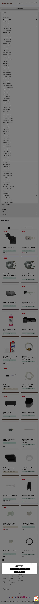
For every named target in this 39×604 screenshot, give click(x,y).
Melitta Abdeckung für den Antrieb (9, 468)
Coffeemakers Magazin (12, 583)
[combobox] (20, 3)
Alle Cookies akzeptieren (20, 571)
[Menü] (30, 3)
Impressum (20, 584)
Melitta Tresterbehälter (28, 412)
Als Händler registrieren (11, 577)
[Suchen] (26, 3)
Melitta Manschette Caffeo (27, 468)
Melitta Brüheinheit (8, 247)
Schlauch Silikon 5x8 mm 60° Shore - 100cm (28, 385)
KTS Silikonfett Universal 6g (10, 496)
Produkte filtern (20, 8)
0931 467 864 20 (5, 577)
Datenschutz (20, 576)
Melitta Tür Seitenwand (9, 302)
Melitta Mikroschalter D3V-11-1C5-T (9, 440)
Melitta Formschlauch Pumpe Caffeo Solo (9, 524)
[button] (36, 13)
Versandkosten (24, 601)
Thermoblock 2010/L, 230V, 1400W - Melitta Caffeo (28, 275)
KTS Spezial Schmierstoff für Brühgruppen (10, 357)
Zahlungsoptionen (21, 574)
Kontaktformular (6, 589)
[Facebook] (18, 594)
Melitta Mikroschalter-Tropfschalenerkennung (28, 524)
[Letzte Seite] (15, 228)
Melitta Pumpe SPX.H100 (29, 247)
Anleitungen (11, 575)
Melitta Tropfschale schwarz (27, 330)
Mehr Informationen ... (19, 564)
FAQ (10, 580)
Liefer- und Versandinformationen (22, 581)
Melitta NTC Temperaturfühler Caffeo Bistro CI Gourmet (29, 358)
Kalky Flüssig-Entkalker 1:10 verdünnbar (9, 330)
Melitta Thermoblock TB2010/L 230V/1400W (9, 274)
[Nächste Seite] (13, 228)
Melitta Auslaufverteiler (28, 495)
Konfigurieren (26, 568)
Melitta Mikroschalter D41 (10, 550)
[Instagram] (19, 594)
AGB (19, 578)
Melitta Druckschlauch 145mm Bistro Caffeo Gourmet (28, 441)
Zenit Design (16, 601)
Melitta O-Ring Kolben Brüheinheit (28, 551)
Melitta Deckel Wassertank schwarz (8, 413)
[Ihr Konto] (34, 3)
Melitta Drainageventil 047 (28, 303)
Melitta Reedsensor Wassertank (8, 385)
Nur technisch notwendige (15, 568)
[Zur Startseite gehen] (6, 3)
